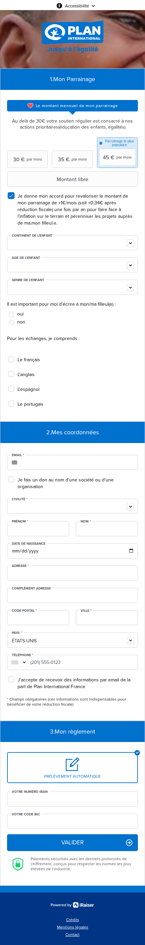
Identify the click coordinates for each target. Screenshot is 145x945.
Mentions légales (72, 927)
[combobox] (72, 242)
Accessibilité (77, 6)
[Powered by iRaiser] (72, 905)
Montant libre (72, 179)
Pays (17, 633)
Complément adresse (31, 588)
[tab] (72, 105)
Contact (72, 935)
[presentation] (72, 105)
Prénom (20, 521)
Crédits (72, 920)
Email (18, 455)
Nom (86, 521)
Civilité (20, 499)
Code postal (24, 611)
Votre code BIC (26, 814)
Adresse (20, 566)
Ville (86, 611)
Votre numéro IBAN (30, 792)
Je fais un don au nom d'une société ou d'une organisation (66, 483)
